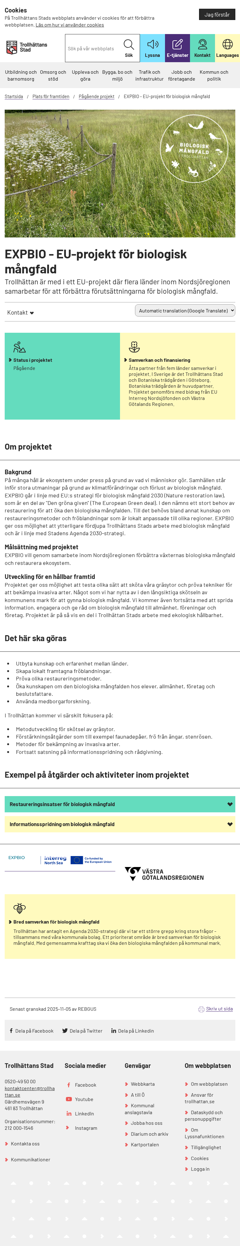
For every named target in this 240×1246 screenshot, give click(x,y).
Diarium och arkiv (149, 1134)
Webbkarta (143, 1084)
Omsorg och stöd (53, 75)
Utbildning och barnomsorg (21, 75)
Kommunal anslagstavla (139, 1108)
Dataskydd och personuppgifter (204, 1115)
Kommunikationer (30, 1159)
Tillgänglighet (206, 1147)
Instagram (86, 1128)
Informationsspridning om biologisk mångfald (62, 824)
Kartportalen (145, 1144)
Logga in (200, 1169)
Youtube (84, 1099)
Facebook (85, 1085)
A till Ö (138, 1095)
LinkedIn (84, 1113)
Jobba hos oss (146, 1123)
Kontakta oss (25, 1143)
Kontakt (17, 312)
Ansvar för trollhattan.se (200, 1098)
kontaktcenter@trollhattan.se (30, 1091)
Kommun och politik (214, 75)
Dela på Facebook (34, 1031)
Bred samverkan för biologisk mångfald (56, 922)
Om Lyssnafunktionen (204, 1133)
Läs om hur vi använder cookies (70, 24)
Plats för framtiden (50, 96)
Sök (129, 55)
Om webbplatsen (209, 1084)
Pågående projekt (96, 96)
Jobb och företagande (181, 75)
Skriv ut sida (219, 1008)
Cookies (200, 1158)
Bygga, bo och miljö (117, 75)
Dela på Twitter (86, 1031)
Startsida (14, 96)
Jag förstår (217, 14)
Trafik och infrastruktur (149, 75)
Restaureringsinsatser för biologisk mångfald (62, 804)
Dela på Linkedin (136, 1031)
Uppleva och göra (85, 75)
